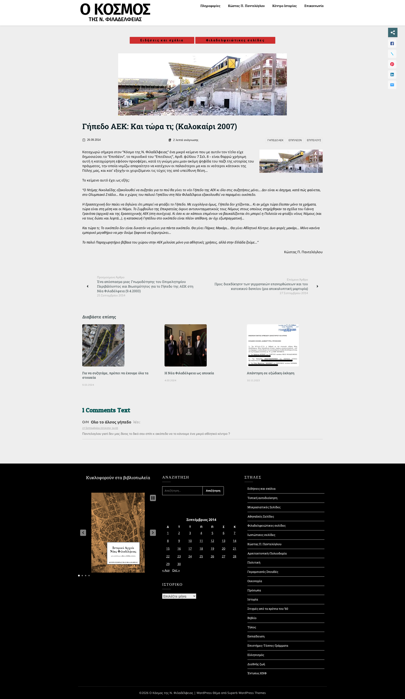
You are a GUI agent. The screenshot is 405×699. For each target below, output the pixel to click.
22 (168, 556)
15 (168, 548)
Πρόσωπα (254, 590)
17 (190, 548)
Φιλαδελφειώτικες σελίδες (235, 40)
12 (212, 541)
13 (223, 541)
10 (190, 541)
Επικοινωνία (314, 6)
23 (179, 556)
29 (168, 564)
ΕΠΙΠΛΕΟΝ (295, 140)
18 (201, 548)
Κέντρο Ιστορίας (284, 6)
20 (223, 548)
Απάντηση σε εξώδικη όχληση (270, 373)
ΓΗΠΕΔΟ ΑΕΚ (275, 140)
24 (190, 556)
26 (212, 556)
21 (234, 548)
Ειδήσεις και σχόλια (162, 40)
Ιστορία (252, 599)
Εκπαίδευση (256, 636)
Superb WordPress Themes (246, 693)
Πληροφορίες (210, 6)
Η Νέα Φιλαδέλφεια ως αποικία (189, 373)
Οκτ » (176, 570)
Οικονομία (254, 581)
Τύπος (251, 627)
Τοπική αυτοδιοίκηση (262, 498)
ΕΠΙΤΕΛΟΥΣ (314, 140)
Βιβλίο (251, 618)
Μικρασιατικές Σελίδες (264, 507)
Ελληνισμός (255, 655)
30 (179, 564)
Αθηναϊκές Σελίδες (260, 516)
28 (234, 556)
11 (201, 541)
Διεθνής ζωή (256, 664)
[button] (83, 533)
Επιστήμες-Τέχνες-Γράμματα (267, 646)
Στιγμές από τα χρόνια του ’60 (267, 609)
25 (201, 556)
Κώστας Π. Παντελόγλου (246, 6)
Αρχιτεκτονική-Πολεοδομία (267, 553)
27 (223, 556)
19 (212, 548)
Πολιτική (253, 562)
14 (234, 541)
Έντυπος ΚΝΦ (257, 673)
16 (179, 548)
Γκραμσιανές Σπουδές (262, 572)
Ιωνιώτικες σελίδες (261, 535)
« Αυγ (166, 570)
